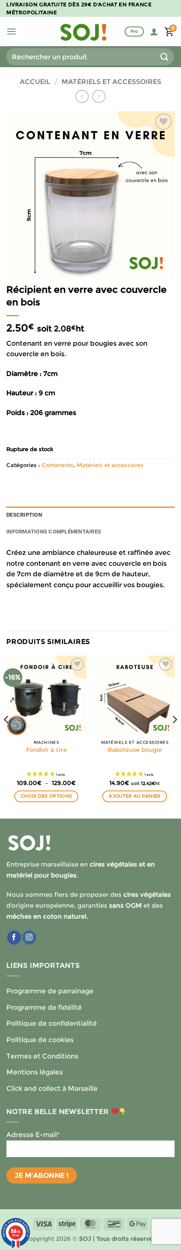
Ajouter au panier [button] (135, 796)
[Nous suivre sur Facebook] (14, 937)
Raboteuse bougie (135, 749)
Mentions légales (34, 1072)
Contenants (57, 465)
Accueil (35, 82)
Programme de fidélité (44, 1007)
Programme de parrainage (49, 991)
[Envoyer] (164, 56)
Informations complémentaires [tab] (53, 531)
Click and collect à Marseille (52, 1088)
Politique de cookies (40, 1040)
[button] (11, 31)
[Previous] (7, 736)
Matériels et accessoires (111, 82)
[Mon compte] (154, 31)
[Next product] (81, 96)
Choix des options (46, 796)
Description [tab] (24, 515)
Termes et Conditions (42, 1056)
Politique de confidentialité (51, 1023)
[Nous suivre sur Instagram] (29, 937)
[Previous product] (98, 96)
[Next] (174, 736)
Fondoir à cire (46, 749)
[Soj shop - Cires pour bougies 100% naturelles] (83, 31)
